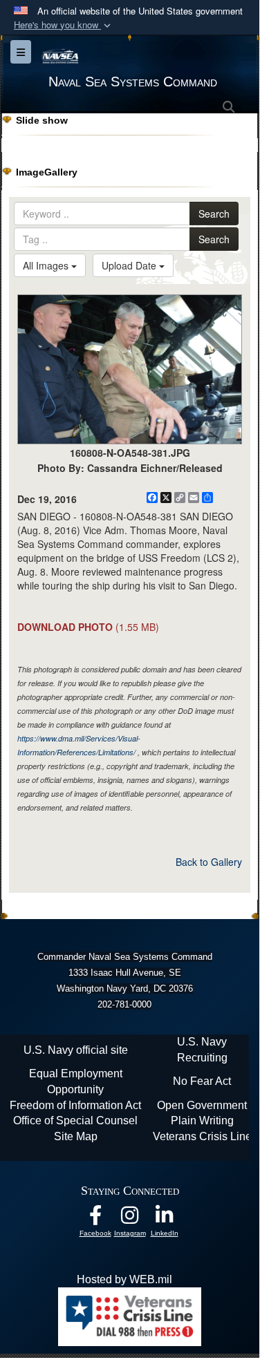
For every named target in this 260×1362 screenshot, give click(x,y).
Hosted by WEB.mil (124, 1279)
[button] (63, 25)
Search (214, 213)
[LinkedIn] (164, 1218)
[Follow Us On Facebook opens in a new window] (95, 1218)
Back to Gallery (209, 862)
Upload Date (130, 265)
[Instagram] (130, 1218)
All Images (47, 265)
